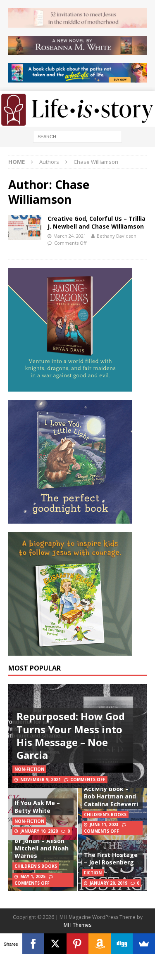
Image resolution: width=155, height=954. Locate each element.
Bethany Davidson (116, 236)
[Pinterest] (78, 943)
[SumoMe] (144, 943)
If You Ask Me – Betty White (37, 806)
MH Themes (77, 924)
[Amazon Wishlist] (99, 943)
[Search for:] (77, 136)
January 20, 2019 (108, 883)
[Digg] (122, 943)
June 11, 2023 (104, 824)
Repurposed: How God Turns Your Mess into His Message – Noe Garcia (71, 735)
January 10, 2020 (39, 831)
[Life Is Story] (77, 121)
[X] (55, 943)
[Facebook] (33, 943)
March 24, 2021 (69, 236)
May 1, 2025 (32, 876)
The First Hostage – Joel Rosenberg (111, 858)
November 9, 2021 (40, 779)
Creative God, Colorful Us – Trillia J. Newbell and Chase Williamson (96, 222)
